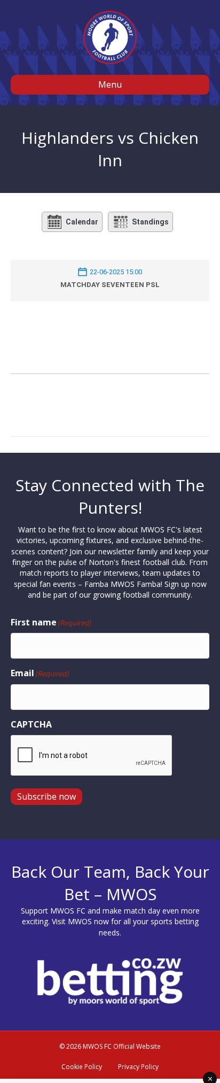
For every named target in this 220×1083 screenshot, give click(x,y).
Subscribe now (46, 796)
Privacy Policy (138, 1066)
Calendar (82, 222)
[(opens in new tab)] (110, 981)
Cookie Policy (81, 1066)
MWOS (80, 921)
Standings (150, 222)
